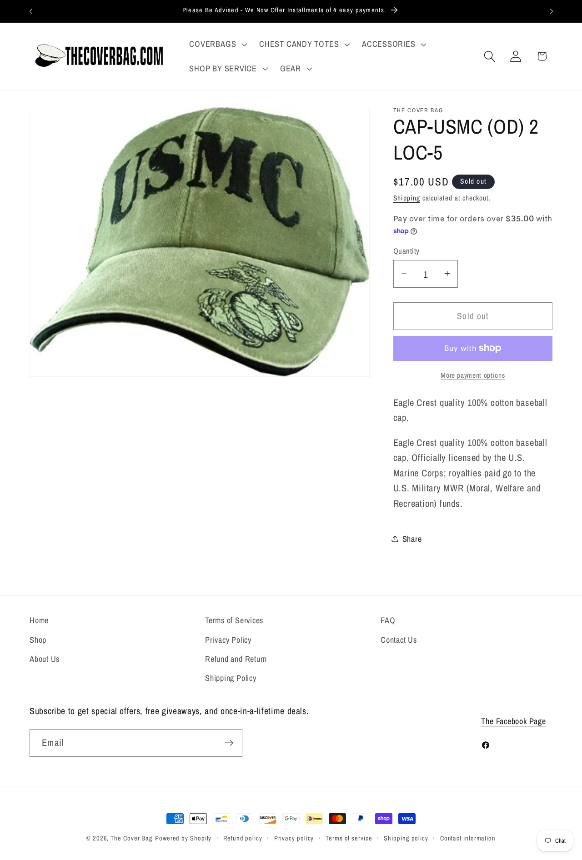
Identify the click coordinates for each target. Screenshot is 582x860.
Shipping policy (406, 838)
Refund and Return (236, 659)
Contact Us (399, 639)
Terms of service (349, 838)
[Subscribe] (229, 743)
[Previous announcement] (31, 11)
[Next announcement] (552, 11)
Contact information (468, 838)
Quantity (406, 251)
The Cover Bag (131, 838)
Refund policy (242, 838)
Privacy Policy (228, 639)
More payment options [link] (473, 375)
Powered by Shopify (183, 838)
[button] (217, 44)
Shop (38, 639)
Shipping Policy (230, 678)
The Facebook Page (513, 721)
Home (39, 620)
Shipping (406, 198)
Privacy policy (294, 838)
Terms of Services (234, 620)
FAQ (388, 620)
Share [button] (412, 539)
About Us (45, 659)
